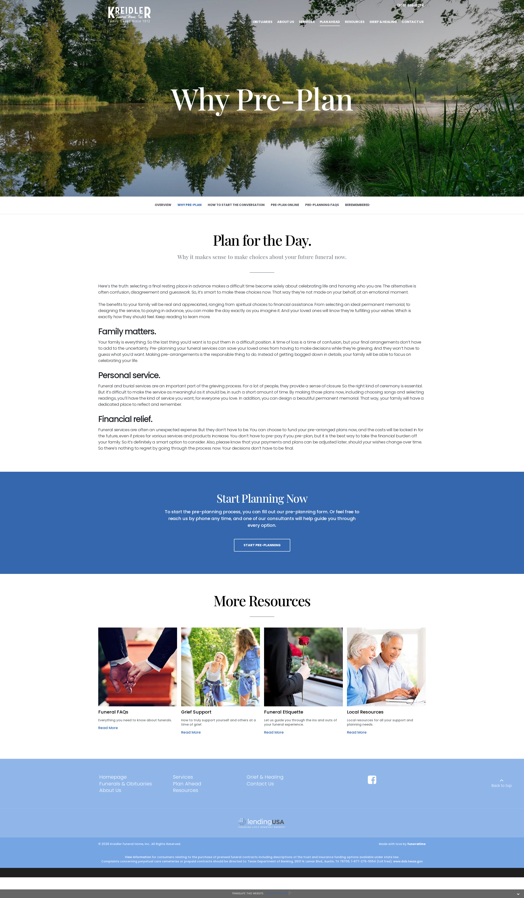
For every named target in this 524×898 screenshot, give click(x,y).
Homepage (113, 777)
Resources (185, 790)
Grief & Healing (265, 777)
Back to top (501, 785)
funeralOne (416, 844)
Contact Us (260, 783)
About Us (110, 790)
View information (138, 857)
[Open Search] (518, 5)
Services (183, 777)
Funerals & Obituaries (125, 783)
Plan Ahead (187, 783)
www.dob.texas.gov (408, 861)
